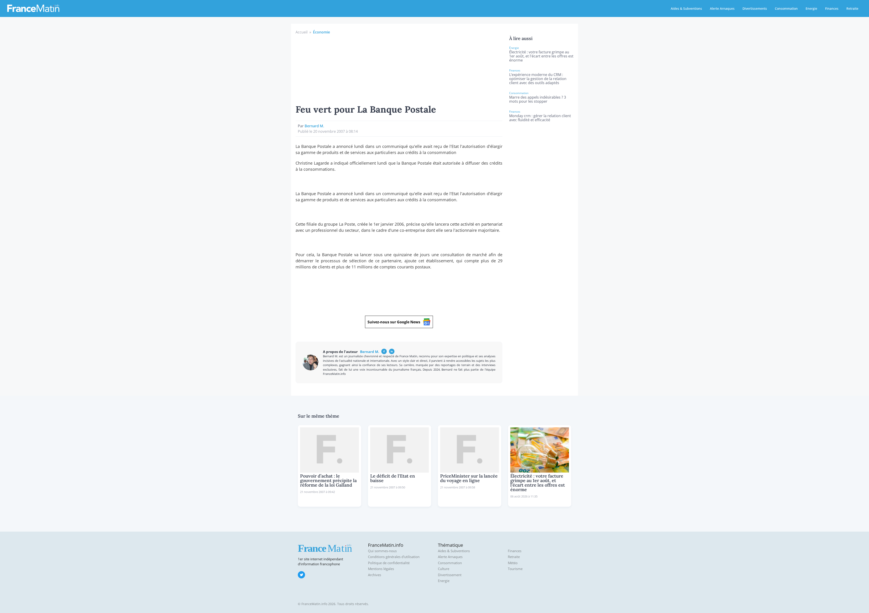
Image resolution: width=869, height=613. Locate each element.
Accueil (302, 32)
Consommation (786, 8)
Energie (811, 8)
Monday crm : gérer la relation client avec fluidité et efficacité (540, 117)
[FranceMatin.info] (33, 8)
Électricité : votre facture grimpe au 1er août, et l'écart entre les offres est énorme (541, 56)
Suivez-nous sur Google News (394, 322)
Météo (513, 563)
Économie (321, 32)
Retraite (852, 8)
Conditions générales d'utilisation (394, 557)
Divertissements (754, 8)
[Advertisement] (399, 68)
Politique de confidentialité (389, 563)
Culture (443, 569)
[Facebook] (384, 351)
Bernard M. (314, 125)
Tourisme (515, 569)
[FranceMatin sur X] (301, 574)
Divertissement (449, 575)
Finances (831, 8)
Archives (374, 575)
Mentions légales (381, 569)
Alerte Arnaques (722, 8)
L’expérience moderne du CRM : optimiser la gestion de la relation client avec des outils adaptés (537, 78)
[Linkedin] (391, 351)
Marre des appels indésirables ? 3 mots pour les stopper (537, 99)
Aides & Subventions (686, 8)
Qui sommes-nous (382, 551)
